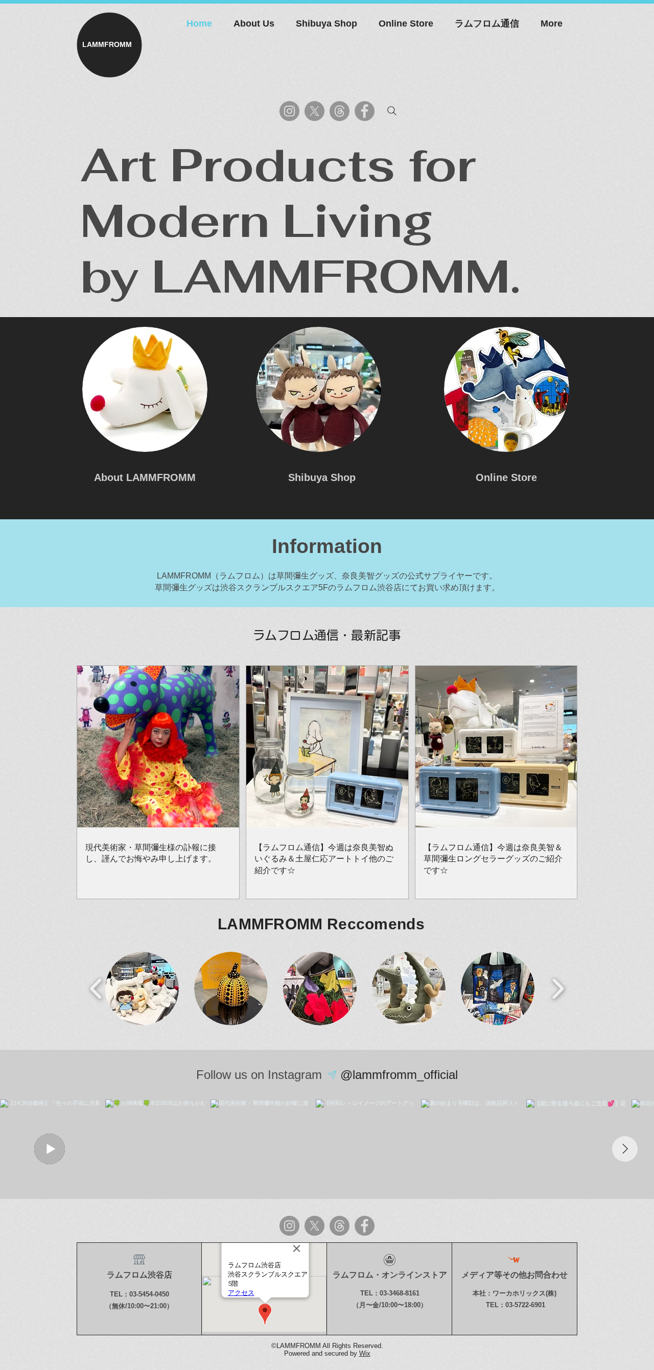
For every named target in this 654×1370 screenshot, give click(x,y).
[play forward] (557, 989)
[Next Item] (625, 1149)
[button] (142, 988)
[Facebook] (365, 111)
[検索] (392, 111)
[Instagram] (289, 111)
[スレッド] (339, 111)
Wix (364, 1353)
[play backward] (96, 989)
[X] (314, 111)
